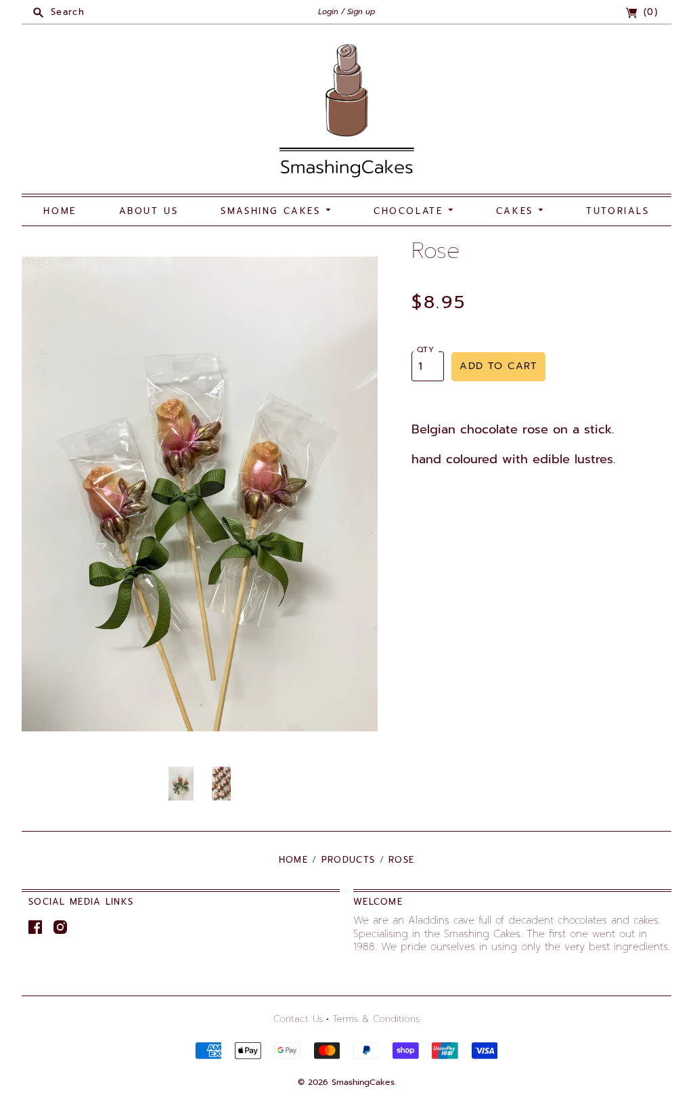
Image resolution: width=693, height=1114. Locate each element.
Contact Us (298, 1019)
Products (348, 859)
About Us (149, 211)
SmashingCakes (363, 1082)
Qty (426, 350)
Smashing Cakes (273, 211)
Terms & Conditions (376, 1019)
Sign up (361, 12)
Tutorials (617, 211)
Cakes (517, 211)
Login (328, 12)
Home (59, 211)
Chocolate (411, 211)
